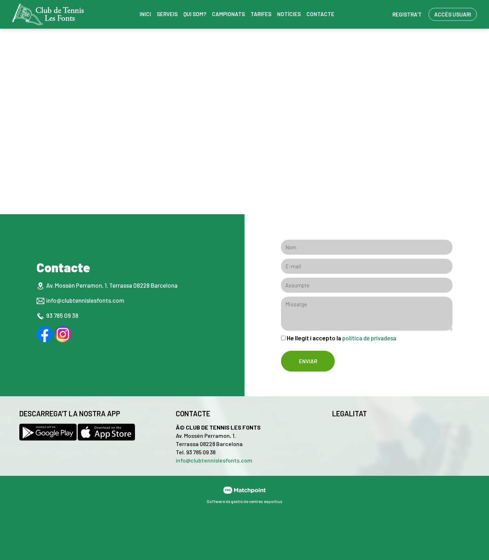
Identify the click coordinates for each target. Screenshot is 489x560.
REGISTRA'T (407, 14)
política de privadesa (369, 337)
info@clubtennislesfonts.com (85, 300)
